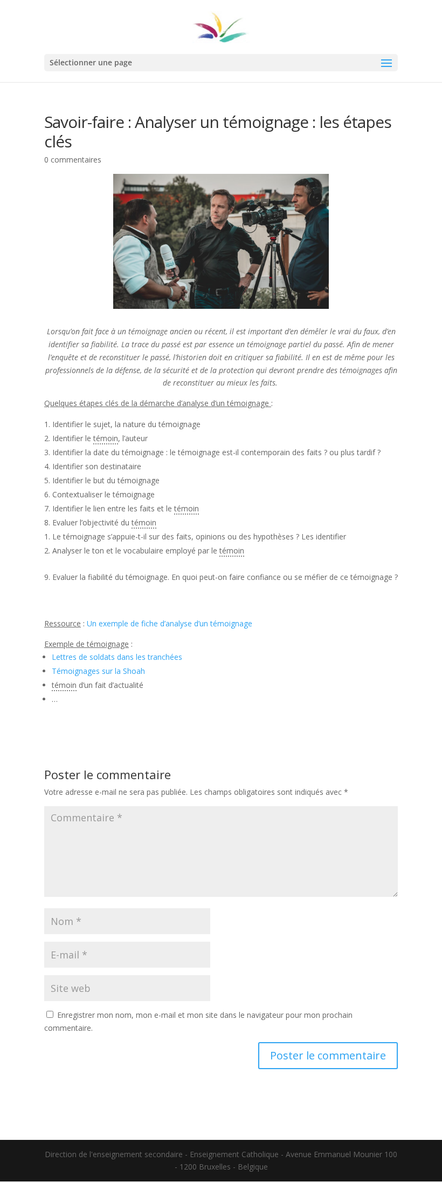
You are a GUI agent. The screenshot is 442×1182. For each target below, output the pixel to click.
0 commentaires (72, 159)
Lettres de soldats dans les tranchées (117, 657)
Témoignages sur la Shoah (98, 671)
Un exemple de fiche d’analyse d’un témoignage (169, 623)
